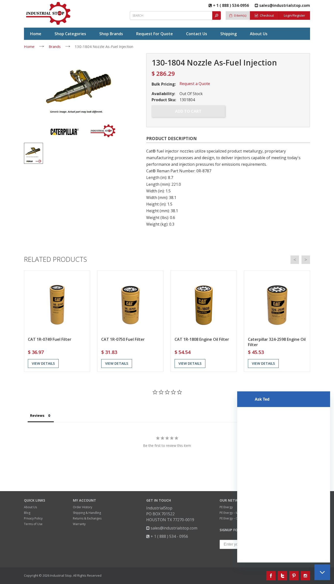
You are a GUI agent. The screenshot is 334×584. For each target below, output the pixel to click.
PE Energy (226, 507)
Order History (82, 507)
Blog (27, 513)
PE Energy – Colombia (234, 518)
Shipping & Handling (87, 513)
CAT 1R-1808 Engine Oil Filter (202, 339)
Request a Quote (194, 83)
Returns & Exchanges (87, 518)
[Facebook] (271, 575)
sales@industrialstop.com (173, 528)
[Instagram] (305, 575)
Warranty (79, 524)
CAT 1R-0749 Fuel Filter (49, 339)
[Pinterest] (294, 575)
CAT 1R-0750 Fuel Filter (123, 339)
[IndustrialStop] (48, 13)
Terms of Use (33, 524)
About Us (30, 507)
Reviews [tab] (37, 415)
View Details (43, 363)
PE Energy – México (232, 513)
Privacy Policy (33, 518)
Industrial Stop (61, 575)
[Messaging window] (283, 476)
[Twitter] (282, 575)
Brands (55, 46)
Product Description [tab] (171, 138)
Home (29, 46)
